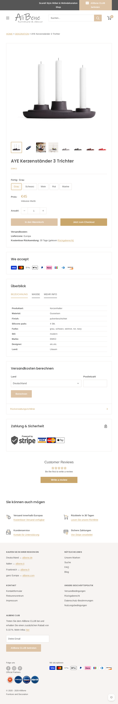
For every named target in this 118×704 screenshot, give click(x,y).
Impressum (12, 600)
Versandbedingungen (74, 591)
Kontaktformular (14, 591)
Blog (66, 572)
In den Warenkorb (34, 222)
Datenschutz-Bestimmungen (78, 600)
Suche (67, 562)
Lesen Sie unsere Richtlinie (84, 519)
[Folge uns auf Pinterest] (20, 668)
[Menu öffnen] (7, 18)
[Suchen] (98, 18)
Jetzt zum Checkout (83, 222)
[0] (109, 18)
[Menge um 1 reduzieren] (24, 210)
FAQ (66, 567)
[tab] (19, 295)
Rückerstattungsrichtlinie (22, 409)
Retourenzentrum (15, 595)
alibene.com (28, 575)
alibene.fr (25, 569)
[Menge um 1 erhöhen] (43, 210)
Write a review (59, 480)
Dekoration (22, 34)
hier (28, 629)
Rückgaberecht (72, 595)
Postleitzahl (89, 376)
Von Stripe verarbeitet (81, 534)
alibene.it (20, 563)
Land (13, 376)
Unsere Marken (72, 557)
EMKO (14, 168)
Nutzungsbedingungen (75, 605)
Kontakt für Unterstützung (26, 534)
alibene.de (27, 557)
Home (9, 34)
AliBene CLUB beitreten (98, 5)
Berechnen (21, 393)
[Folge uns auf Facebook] (8, 668)
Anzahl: (15, 210)
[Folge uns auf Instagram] (14, 668)
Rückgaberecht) (66, 240)
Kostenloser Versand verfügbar (29, 519)
